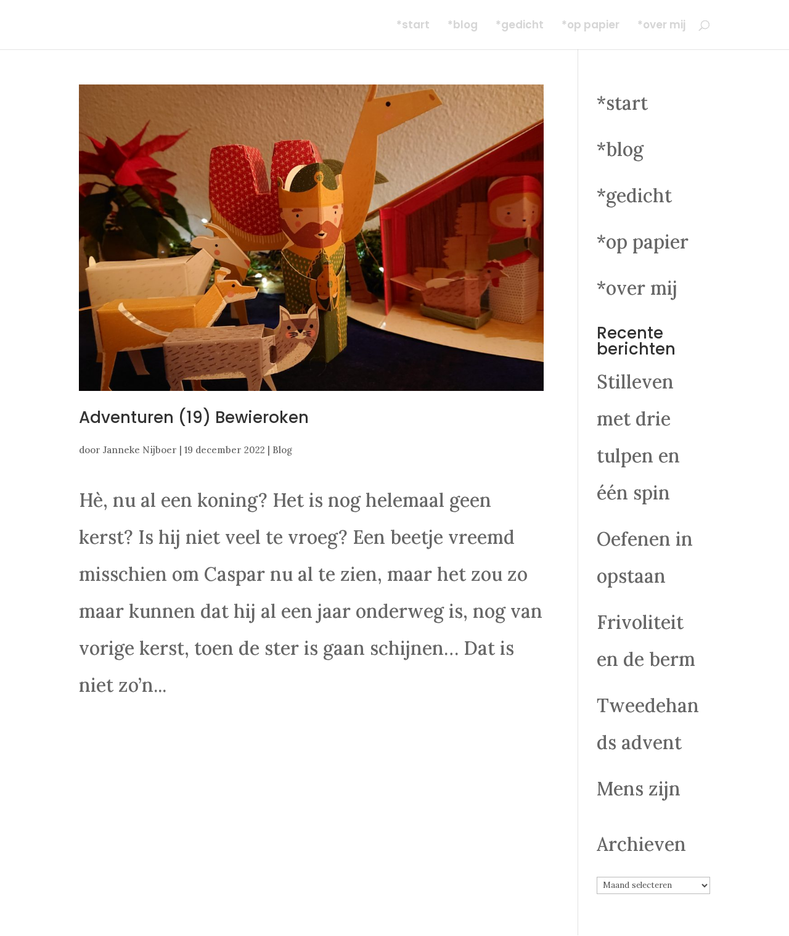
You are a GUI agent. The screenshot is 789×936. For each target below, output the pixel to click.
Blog (282, 450)
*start (413, 26)
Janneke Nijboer (140, 450)
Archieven (641, 844)
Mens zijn (639, 788)
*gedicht (520, 26)
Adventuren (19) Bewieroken (194, 417)
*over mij (661, 26)
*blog (463, 26)
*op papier (590, 26)
